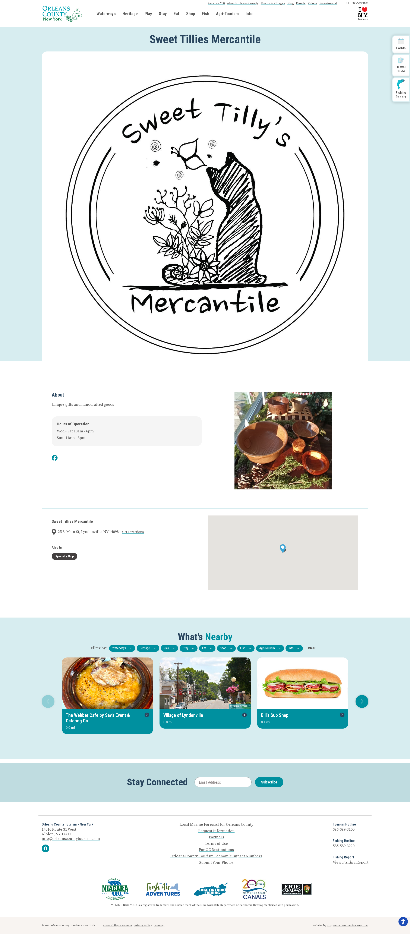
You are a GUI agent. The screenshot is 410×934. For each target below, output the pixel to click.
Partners (216, 837)
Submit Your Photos (216, 862)
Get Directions (133, 532)
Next (362, 701)
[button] (283, 548)
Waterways (106, 13)
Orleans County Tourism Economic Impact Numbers (216, 856)
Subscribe (269, 782)
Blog (290, 3)
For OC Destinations (216, 850)
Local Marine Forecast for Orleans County (216, 824)
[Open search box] (347, 3)
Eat (176, 13)
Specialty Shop (64, 556)
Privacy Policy (143, 925)
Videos (312, 3)
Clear (312, 648)
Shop (190, 13)
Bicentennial (328, 3)
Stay (163, 13)
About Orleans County (242, 3)
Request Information (216, 831)
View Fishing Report (350, 862)
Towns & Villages (273, 3)
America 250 (216, 3)
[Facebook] (45, 848)
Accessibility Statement (117, 925)
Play (148, 13)
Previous (48, 701)
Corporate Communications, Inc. (347, 925)
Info (249, 13)
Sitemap (159, 925)
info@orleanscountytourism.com (71, 838)
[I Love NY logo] (362, 13)
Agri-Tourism (227, 13)
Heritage (130, 13)
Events (300, 3)
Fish (205, 13)
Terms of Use (216, 843)
